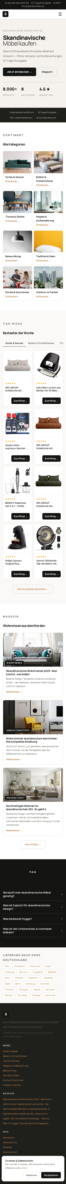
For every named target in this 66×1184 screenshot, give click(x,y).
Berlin (18, 983)
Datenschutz (10, 1142)
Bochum (23, 972)
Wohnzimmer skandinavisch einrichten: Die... (26, 1104)
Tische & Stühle (11, 1061)
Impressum (8, 1137)
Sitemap (7, 1147)
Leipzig (37, 989)
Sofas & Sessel (14, 343)
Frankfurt (9, 989)
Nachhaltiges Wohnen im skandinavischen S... (27, 1108)
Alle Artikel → (33, 844)
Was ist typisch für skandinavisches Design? (33, 907)
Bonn (7, 977)
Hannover (50, 989)
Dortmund (35, 966)
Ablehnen (31, 1175)
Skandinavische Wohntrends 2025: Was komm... (28, 1099)
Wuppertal (38, 972)
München (45, 983)
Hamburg (30, 983)
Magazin (47, 72)
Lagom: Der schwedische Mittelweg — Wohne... (27, 1118)
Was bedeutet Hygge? (33, 918)
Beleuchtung (9, 1070)
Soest (7, 983)
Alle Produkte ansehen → (33, 589)
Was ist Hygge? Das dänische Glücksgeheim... (26, 1123)
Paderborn (33, 977)
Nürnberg (22, 995)
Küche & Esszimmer (13, 1080)
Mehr (25, 1168)
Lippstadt (48, 977)
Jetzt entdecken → (19, 72)
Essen (48, 966)
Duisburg (9, 972)
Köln (7, 966)
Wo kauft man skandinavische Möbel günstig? (33, 894)
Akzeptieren (51, 1175)
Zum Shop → (20, 400)
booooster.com (10, 1152)
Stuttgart (23, 989)
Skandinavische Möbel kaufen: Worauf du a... (26, 1113)
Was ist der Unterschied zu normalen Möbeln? (33, 930)
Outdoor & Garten (12, 1085)
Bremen (9, 995)
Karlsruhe (50, 995)
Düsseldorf (19, 966)
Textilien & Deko (11, 1075)
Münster (19, 977)
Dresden (36, 995)
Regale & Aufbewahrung (15, 1065)
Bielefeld (52, 972)
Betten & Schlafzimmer (41, 343)
